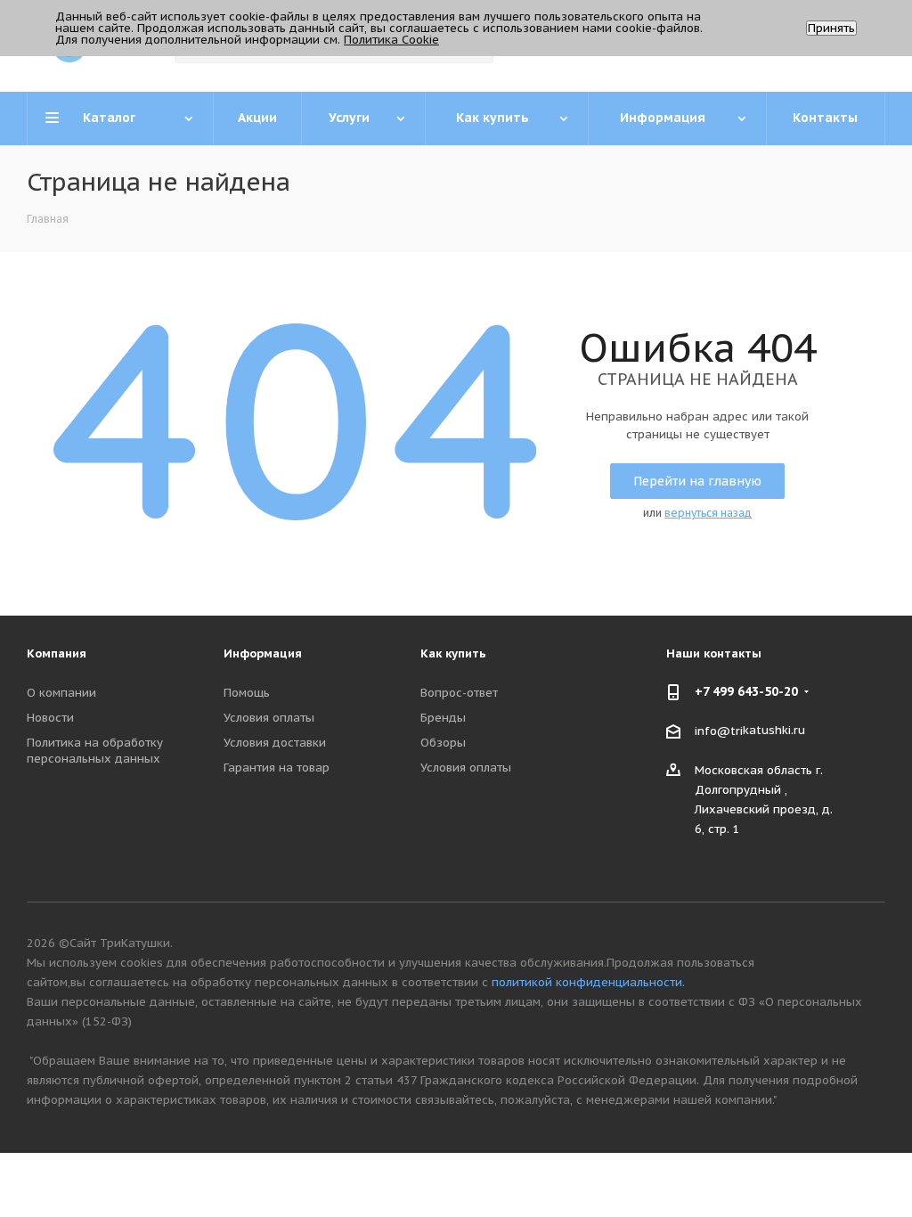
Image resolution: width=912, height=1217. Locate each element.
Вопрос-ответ (459, 692)
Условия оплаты (269, 717)
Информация (263, 653)
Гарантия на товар (277, 767)
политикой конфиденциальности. (588, 982)
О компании (61, 692)
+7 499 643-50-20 (746, 691)
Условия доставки (275, 742)
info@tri (719, 731)
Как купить (453, 653)
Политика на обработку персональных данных (95, 750)
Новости (50, 717)
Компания (56, 653)
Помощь (247, 692)
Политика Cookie (391, 39)
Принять (831, 28)
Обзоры (443, 742)
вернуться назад (708, 512)
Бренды (443, 717)
